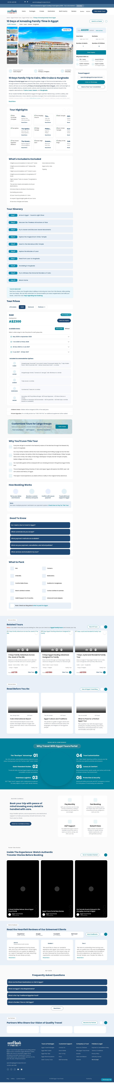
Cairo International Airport (20, 719)
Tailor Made (62, 426)
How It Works (62, 1050)
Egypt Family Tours (27, 17)
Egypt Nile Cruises (46, 1050)
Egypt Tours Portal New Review (53, 911)
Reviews (74, 11)
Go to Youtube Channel (90, 855)
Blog (8, 1078)
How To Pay (62, 1053)
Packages (32, 11)
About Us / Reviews (81, 1047)
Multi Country (63, 11)
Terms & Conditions (97, 1050)
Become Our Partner (89, 1023)
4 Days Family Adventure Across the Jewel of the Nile (21, 656)
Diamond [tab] (31, 307)
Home (24, 11)
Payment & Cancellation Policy (100, 1047)
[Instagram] (11, 1069)
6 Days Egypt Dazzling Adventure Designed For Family (55, 656)
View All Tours (93, 627)
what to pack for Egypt (40, 605)
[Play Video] (23, 889)
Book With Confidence (57, 742)
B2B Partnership (63, 1059)
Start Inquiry (91, 52)
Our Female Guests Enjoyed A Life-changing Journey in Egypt (89, 910)
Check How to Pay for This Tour (58, 505)
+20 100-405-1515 (11, 2)
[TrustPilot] (27, 1)
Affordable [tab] (12, 307)
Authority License (96, 1056)
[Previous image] (21, 45)
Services (78, 1059)
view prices (99, 30)
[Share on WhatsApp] (36, 914)
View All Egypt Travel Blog (90, 689)
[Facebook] (8, 1069)
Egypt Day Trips (45, 1053)
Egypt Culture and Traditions (55, 719)
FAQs (60, 1056)
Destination (51, 11)
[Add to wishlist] (106, 21)
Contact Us (62, 1047)
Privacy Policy (95, 1053)
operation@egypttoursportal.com (41, 2)
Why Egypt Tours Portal (82, 1050)
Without (67, 328)
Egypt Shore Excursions (47, 1056)
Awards (78, 1053)
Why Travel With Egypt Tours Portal (57, 746)
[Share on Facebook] (36, 906)
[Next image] (70, 45)
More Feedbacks (92, 934)
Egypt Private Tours (16, 17)
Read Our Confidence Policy (20, 824)
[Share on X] (36, 910)
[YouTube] (15, 1069)
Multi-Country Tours (47, 1059)
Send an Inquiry (64, 320)
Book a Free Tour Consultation (91, 87)
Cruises (41, 11)
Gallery (13, 1078)
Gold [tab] (22, 307)
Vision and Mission (81, 1056)
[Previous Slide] (64, 110)
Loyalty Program (20, 1078)
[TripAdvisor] (25, 1)
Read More (12, 101)
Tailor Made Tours (99, 11)
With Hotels (59, 328)
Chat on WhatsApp (91, 82)
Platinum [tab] (41, 307)
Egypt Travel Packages (47, 1047)
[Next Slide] (68, 110)
